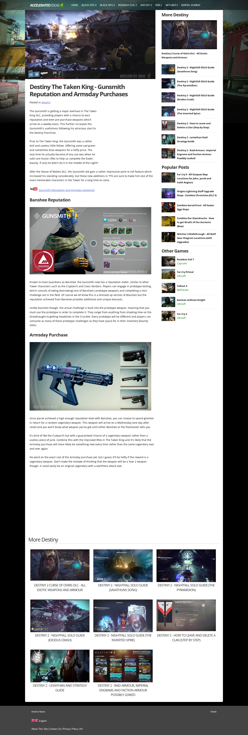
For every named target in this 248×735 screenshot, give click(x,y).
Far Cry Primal (185, 272)
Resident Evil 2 (127, 5)
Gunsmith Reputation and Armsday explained (66, 190)
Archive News (38, 711)
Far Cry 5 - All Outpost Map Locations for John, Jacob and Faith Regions (194, 178)
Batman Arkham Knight (191, 300)
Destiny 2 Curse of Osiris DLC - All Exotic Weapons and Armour (60, 587)
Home (74, 5)
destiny (46, 102)
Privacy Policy (70, 729)
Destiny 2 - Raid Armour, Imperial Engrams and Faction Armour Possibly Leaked (196, 154)
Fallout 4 (182, 286)
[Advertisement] (127, 131)
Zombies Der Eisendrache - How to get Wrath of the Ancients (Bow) (195, 222)
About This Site (39, 729)
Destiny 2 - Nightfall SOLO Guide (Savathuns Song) (123, 587)
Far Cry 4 (182, 314)
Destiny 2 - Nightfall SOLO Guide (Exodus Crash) (60, 637)
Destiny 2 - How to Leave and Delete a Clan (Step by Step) (186, 637)
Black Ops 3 (107, 5)
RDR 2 (158, 5)
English (43, 721)
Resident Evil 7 (185, 259)
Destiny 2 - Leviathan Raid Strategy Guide (60, 687)
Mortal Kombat (190, 5)
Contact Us (55, 729)
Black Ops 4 (89, 5)
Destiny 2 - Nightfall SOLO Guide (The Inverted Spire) (123, 637)
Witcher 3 (172, 5)
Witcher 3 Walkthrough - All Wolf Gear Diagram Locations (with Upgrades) (196, 238)
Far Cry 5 (146, 5)
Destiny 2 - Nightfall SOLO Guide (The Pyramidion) (186, 587)
